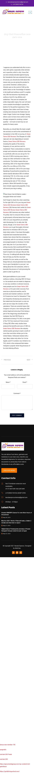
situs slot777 (4, 597)
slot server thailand (6, 679)
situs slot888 (4, 674)
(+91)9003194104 (18, 4)
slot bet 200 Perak (6, 754)
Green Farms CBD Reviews (16, 141)
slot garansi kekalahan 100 (8, 621)
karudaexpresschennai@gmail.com (18, 2)
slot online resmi (5, 607)
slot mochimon (4, 665)
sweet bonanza (5, 578)
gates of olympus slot (7, 670)
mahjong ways (4, 641)
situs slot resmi (5, 694)
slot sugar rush (4, 626)
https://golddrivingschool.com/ (10, 771)
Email (25, 382)
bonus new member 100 (7, 745)
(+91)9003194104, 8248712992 (15, 493)
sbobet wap (4, 732)
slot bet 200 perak (6, 684)
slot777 (2, 558)
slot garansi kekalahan (7, 583)
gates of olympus (5, 616)
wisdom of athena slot (7, 631)
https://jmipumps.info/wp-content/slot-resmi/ (14, 689)
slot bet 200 (4, 759)
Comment (17, 393)
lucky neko (3, 592)
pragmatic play (4, 587)
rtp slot (2, 568)
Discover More (9, 470)
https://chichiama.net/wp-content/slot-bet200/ (15, 645)
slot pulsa (3, 703)
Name (8, 382)
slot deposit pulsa (6, 723)
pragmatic (3, 749)
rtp (1, 563)
